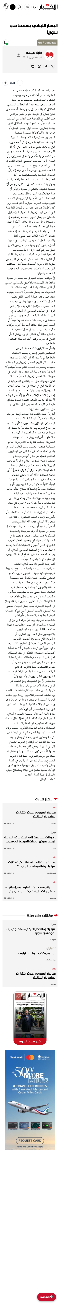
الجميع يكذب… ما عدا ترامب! (37, 953)
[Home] (48, 7)
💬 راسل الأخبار (46, 1296)
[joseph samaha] (5, 7)
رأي (40, 42)
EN (27, 7)
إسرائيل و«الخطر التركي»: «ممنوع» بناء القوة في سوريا (31, 931)
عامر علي (53, 940)
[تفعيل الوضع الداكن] (35, 7)
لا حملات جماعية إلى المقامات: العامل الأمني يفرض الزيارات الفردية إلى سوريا (30, 839)
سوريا (53, 832)
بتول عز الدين (52, 873)
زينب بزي (53, 823)
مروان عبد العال (51, 960)
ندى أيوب (53, 898)
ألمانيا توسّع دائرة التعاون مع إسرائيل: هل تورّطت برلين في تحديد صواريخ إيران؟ (31, 889)
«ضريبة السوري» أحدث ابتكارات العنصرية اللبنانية (36, 814)
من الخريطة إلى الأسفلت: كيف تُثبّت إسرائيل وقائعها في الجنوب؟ (32, 864)
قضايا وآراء (50, 42)
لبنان (54, 807)
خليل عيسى (34, 53)
